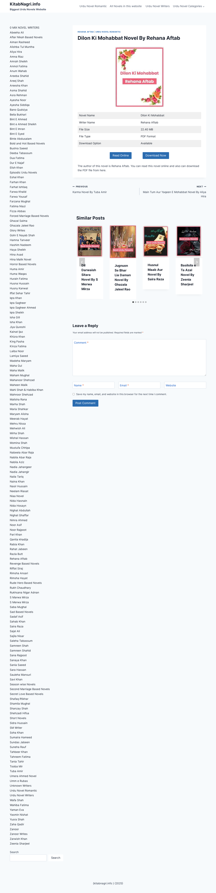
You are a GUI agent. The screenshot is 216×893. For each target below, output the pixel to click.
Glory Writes (17, 230)
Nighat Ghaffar (19, 515)
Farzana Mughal (20, 201)
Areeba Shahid (19, 75)
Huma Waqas (18, 273)
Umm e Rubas (19, 781)
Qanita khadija (19, 539)
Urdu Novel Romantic (93, 6)
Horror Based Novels (23, 264)
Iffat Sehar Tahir (20, 293)
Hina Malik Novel (20, 259)
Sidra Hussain (19, 723)
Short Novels (18, 718)
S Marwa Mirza (19, 597)
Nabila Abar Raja (20, 457)
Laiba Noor (17, 351)
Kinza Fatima (18, 346)
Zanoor (14, 829)
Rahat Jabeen (19, 549)
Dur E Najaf (17, 162)
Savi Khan (16, 679)
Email (124, 385)
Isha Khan (16, 322)
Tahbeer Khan (19, 751)
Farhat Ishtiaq (18, 187)
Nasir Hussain (19, 486)
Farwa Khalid (18, 191)
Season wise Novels (22, 684)
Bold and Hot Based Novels (27, 143)
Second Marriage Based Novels (30, 689)
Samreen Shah (19, 645)
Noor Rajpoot (18, 529)
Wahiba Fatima (19, 805)
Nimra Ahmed (18, 520)
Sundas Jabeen (20, 742)
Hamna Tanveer (20, 240)
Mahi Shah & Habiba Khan (26, 389)
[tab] (133, 302)
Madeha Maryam (20, 360)
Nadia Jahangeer (21, 467)
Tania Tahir (17, 761)
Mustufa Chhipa (20, 447)
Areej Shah (17, 80)
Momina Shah (18, 442)
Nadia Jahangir (19, 471)
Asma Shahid (18, 90)
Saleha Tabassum (21, 640)
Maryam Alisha (19, 414)
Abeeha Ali (17, 32)
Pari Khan (16, 534)
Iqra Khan (16, 298)
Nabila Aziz (17, 462)
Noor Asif (16, 525)
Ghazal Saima (18, 220)
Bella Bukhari (18, 114)
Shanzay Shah (19, 708)
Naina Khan (17, 481)
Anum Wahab (18, 71)
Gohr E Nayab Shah (22, 235)
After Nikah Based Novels (26, 37)
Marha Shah (17, 404)
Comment (81, 342)
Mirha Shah (17, 433)
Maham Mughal (19, 375)
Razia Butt (16, 554)
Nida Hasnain (18, 500)
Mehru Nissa (18, 423)
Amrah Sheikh (19, 61)
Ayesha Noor (18, 100)
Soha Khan (17, 732)
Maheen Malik (19, 385)
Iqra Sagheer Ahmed (23, 307)
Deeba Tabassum (21, 153)
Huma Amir (17, 269)
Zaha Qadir (17, 824)
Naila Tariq (16, 476)
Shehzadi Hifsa (19, 713)
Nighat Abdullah (20, 510)
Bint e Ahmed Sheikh (23, 124)
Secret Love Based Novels (26, 694)
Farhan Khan (18, 182)
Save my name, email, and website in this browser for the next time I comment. (121, 394)
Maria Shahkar (19, 409)
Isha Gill (15, 317)
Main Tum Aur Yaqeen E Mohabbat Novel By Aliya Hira (174, 191)
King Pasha (17, 341)
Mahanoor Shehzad (22, 380)
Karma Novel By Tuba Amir (90, 189)
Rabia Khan (17, 544)
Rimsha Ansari (19, 573)
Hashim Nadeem (20, 245)
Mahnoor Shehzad (21, 394)
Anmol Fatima (18, 66)
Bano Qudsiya (19, 109)
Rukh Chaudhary (20, 587)
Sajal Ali (15, 631)
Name (79, 385)
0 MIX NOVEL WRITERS (24, 27)
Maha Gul (16, 365)
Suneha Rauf (18, 747)
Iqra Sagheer (18, 302)
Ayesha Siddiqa (20, 105)
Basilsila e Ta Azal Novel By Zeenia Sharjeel (188, 274)
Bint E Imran (17, 129)
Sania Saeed (18, 665)
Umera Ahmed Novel (23, 776)
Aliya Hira (16, 51)
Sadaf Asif (17, 616)
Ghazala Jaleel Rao (22, 225)
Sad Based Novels (21, 611)
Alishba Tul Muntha (22, 46)
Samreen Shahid (20, 650)
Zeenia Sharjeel (20, 843)
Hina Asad (16, 254)
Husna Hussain (19, 283)
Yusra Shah (17, 819)
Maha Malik (17, 370)
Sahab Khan (17, 621)
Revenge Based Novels (24, 563)
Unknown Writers (20, 785)
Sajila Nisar (17, 636)
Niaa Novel (17, 496)
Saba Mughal (18, 607)
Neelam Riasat (19, 491)
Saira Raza (16, 626)
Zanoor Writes (19, 834)
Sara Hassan (18, 669)
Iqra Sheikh (17, 312)
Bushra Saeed (19, 148)
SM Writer (16, 727)
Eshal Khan (17, 177)
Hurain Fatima (19, 278)
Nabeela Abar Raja (22, 452)
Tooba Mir (16, 766)
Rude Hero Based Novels (26, 582)
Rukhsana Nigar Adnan (24, 592)
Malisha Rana (18, 399)
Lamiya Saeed (19, 355)
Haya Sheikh (18, 249)
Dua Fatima (17, 158)
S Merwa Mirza (19, 602)
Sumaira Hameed (21, 737)
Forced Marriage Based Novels (29, 215)
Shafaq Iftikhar (19, 698)
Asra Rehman (18, 95)
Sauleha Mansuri (20, 674)
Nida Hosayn (18, 505)
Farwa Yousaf (18, 196)
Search (14, 852)
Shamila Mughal (20, 703)
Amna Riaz (16, 56)
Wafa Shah (17, 800)
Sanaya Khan (18, 660)
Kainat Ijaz (16, 331)
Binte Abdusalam (21, 138)
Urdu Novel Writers (158, 6)
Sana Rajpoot (18, 655)
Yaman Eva (17, 809)
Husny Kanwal (19, 288)
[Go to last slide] (82, 262)
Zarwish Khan (18, 838)
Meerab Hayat (19, 418)
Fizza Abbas (18, 211)
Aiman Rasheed (20, 42)
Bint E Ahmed (18, 119)
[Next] (197, 262)
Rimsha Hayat (19, 578)
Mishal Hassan (19, 438)
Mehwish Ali (17, 428)
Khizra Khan (17, 336)
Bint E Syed (17, 133)
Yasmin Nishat (19, 814)
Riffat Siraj (16, 568)
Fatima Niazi (18, 206)
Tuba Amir (16, 771)
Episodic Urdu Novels (23, 172)
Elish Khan (16, 167)
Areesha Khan (19, 85)
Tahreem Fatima (20, 756)
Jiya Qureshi (17, 327)
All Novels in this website (126, 6)
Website (171, 385)
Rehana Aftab (86, 32)
